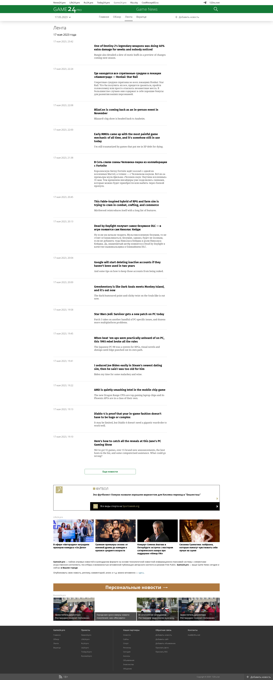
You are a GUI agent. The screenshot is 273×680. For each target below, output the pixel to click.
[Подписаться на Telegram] (204, 2)
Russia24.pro (59, 595)
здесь (141, 572)
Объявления (128, 660)
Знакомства (128, 664)
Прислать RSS (161, 651)
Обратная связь (163, 630)
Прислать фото (162, 647)
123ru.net (214, 2)
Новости (127, 635)
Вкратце (57, 647)
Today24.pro (103, 2)
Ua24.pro (85, 647)
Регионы (127, 647)
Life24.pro (75, 2)
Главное (57, 635)
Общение (127, 668)
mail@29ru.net (194, 635)
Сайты (126, 639)
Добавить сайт (162, 639)
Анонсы (126, 656)
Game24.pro (120, 2)
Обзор (56, 639)
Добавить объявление (165, 643)
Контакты (192, 630)
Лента (59, 28)
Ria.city (134, 2)
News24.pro (59, 2)
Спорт (126, 643)
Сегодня (126, 651)
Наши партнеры (131, 630)
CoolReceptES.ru (150, 2)
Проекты (85, 630)
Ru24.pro (88, 2)
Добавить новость (164, 635)
